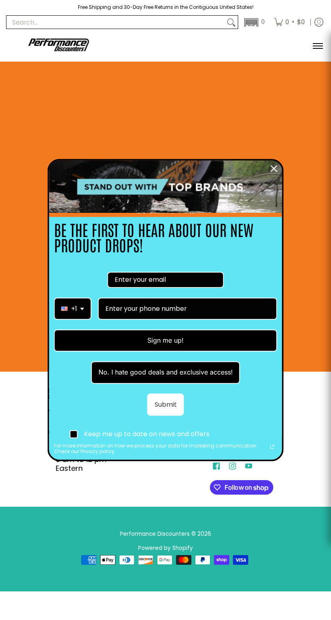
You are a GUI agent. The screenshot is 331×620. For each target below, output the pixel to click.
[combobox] (73, 309)
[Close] (274, 168)
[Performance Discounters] (58, 45)
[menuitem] (289, 22)
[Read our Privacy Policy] (272, 446)
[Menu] (317, 45)
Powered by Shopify (165, 548)
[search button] (231, 22)
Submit (166, 404)
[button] (253, 22)
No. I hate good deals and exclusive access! (165, 372)
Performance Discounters (155, 534)
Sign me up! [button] (165, 340)
